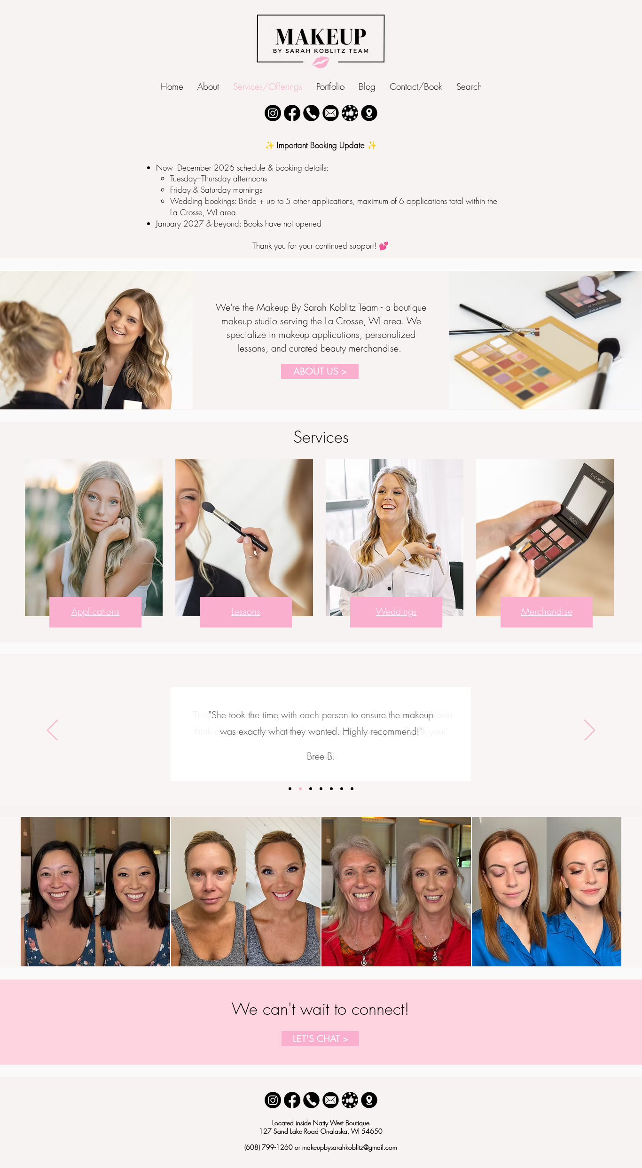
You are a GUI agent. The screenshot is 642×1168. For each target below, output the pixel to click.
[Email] (330, 113)
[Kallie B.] (300, 788)
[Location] (369, 113)
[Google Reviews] (350, 113)
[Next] (589, 731)
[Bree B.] (290, 788)
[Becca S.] (321, 788)
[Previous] (52, 731)
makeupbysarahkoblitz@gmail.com (349, 1147)
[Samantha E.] (352, 788)
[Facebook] (292, 113)
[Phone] (311, 113)
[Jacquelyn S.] (331, 788)
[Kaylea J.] (341, 788)
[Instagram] (273, 113)
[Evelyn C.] (310, 788)
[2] (330, 1100)
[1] (311, 1100)
